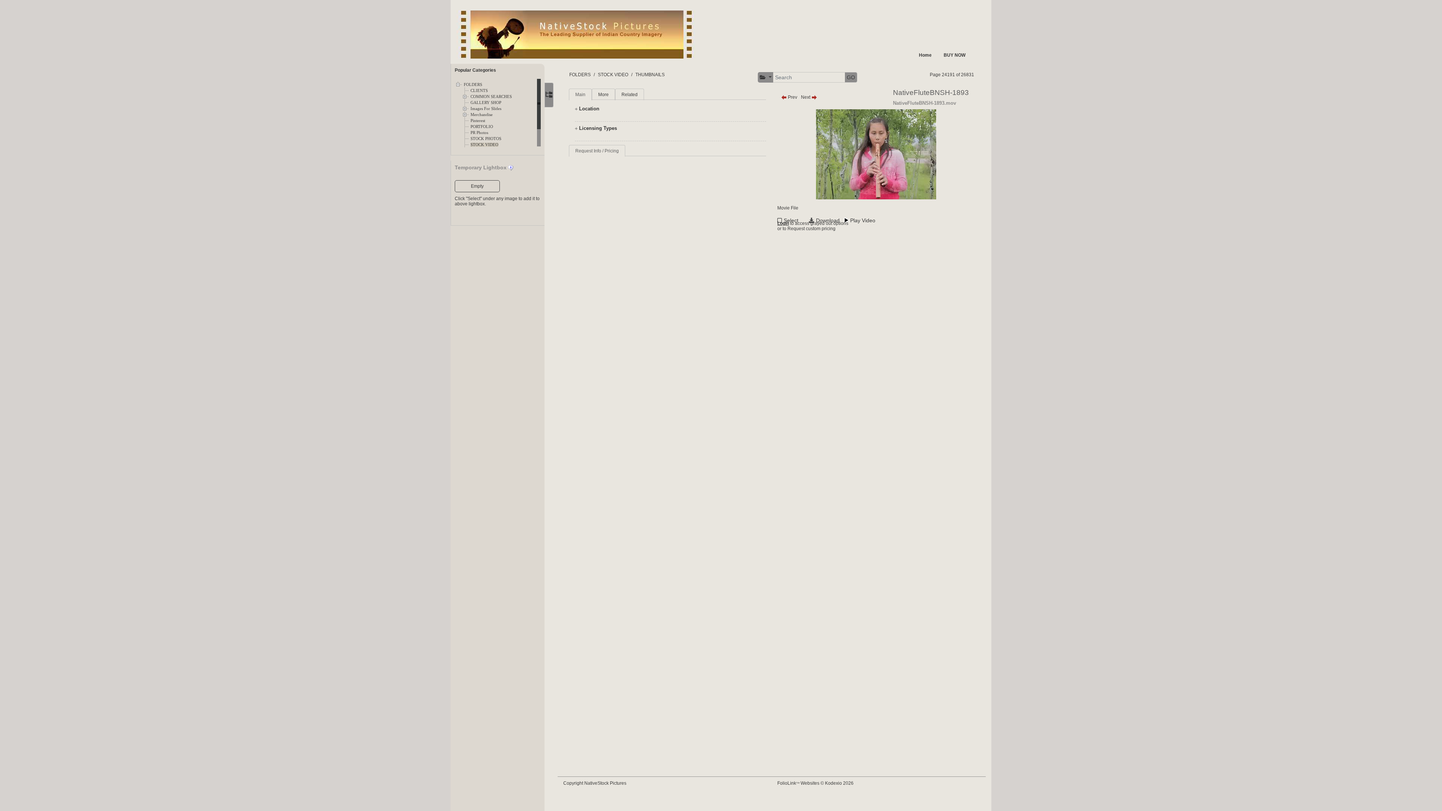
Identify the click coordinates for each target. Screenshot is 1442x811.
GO (851, 77)
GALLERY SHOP (486, 103)
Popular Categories (475, 70)
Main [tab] (580, 94)
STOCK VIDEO (484, 145)
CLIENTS (479, 91)
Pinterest (478, 121)
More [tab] (603, 94)
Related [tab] (629, 94)
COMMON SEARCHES (491, 97)
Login (783, 223)
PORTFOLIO (482, 127)
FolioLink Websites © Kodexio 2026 (815, 783)
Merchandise (482, 115)
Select (791, 220)
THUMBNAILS (650, 74)
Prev (792, 97)
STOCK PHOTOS (486, 139)
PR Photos (479, 133)
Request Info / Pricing (597, 151)
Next (806, 97)
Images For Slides (486, 109)
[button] (766, 77)
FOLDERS (473, 85)
